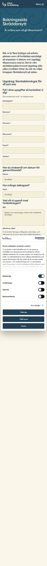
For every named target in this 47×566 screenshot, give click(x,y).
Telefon (6, 156)
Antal (5, 189)
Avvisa (23, 326)
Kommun (6, 112)
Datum (5, 174)
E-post (6, 145)
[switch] (41, 283)
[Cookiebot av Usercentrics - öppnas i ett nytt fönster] (34, 238)
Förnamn (7, 123)
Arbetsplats (8, 101)
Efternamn (7, 134)
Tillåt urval (24, 319)
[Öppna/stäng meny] (42, 4)
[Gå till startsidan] (10, 4)
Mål (4, 207)
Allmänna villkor (9, 228)
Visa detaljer (35, 305)
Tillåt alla (23, 312)
